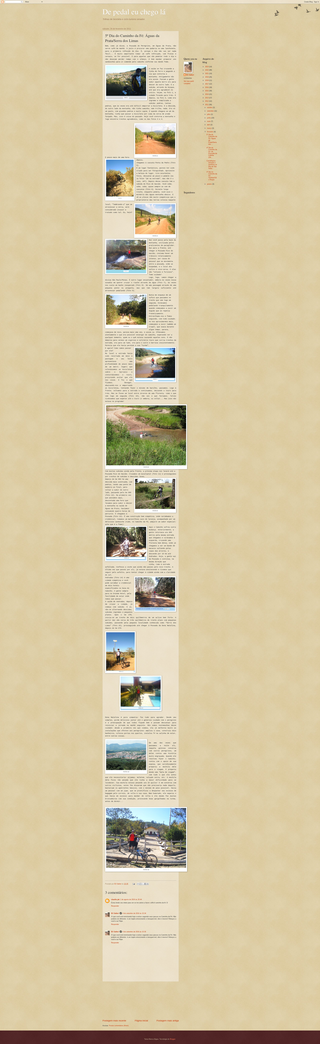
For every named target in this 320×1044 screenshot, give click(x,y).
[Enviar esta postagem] (133, 884)
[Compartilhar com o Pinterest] (147, 884)
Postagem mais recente (114, 1020)
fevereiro (210, 132)
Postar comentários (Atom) (118, 1026)
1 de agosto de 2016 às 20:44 (131, 899)
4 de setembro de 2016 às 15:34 (134, 913)
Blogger (172, 1039)
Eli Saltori (115, 913)
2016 (207, 87)
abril (208, 125)
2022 (207, 70)
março (209, 128)
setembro (210, 111)
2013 (207, 98)
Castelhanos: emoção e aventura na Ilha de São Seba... (211, 164)
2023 (207, 67)
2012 (207, 101)
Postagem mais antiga (167, 1020)
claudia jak (115, 899)
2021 (207, 73)
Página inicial (141, 1020)
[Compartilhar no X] (143, 884)
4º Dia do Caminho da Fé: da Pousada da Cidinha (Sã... (211, 152)
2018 (207, 80)
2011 (207, 105)
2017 (207, 84)
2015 (207, 91)
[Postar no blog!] (140, 884)
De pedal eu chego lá (134, 11)
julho (209, 114)
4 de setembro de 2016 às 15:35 (134, 932)
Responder (115, 906)
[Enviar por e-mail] (138, 884)
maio (209, 121)
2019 (207, 77)
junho (209, 118)
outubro (210, 107)
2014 (207, 94)
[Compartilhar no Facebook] (145, 884)
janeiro (209, 184)
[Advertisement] (140, 1000)
